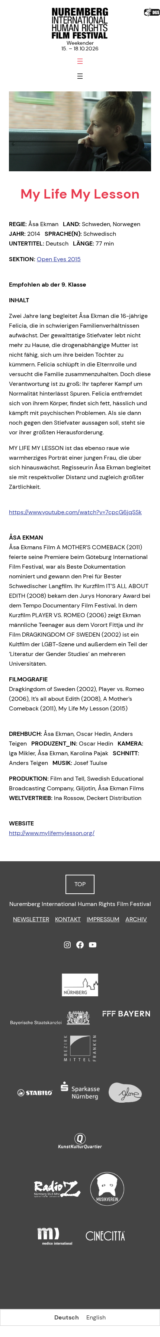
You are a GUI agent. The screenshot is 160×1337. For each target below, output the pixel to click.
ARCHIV (136, 919)
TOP (80, 884)
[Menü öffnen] (80, 61)
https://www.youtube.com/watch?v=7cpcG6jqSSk (75, 512)
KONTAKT (68, 919)
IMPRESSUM (103, 919)
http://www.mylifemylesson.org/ (52, 833)
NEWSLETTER (31, 919)
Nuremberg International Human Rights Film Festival (80, 904)
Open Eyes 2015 (59, 259)
